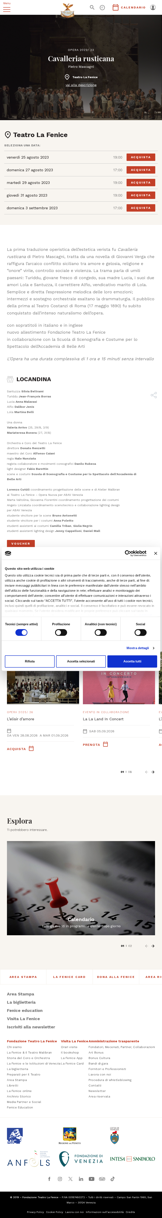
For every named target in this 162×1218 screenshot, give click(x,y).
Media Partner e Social (24, 1102)
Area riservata (99, 1096)
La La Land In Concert (103, 719)
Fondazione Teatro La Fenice (32, 1041)
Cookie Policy (54, 1212)
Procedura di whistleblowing (110, 1080)
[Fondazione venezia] (81, 1159)
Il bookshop (70, 1052)
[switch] (61, 632)
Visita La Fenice (23, 1018)
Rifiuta (30, 661)
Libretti (12, 1085)
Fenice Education (20, 1107)
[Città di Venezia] (132, 1135)
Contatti (95, 1085)
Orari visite (69, 1047)
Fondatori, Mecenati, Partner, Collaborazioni (122, 1047)
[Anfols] (29, 1158)
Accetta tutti (132, 661)
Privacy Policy (35, 1212)
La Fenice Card (69, 977)
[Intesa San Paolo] (132, 1158)
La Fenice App (71, 1058)
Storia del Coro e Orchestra (28, 1058)
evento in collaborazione (106, 712)
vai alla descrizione (81, 85)
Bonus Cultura (99, 1058)
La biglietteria (21, 1002)
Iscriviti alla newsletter (31, 1026)
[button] (146, 772)
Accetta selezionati (81, 661)
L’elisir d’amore (20, 719)
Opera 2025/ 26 (20, 712)
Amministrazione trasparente (114, 1041)
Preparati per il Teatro (23, 1074)
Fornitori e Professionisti (107, 1069)
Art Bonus (96, 1052)
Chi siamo (14, 1047)
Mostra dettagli (138, 648)
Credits (130, 1212)
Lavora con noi (100, 1074)
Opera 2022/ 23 (81, 50)
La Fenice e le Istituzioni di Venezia (34, 1063)
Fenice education (25, 1010)
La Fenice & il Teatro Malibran (29, 1052)
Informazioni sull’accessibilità (105, 1212)
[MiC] (29, 1136)
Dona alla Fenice (116, 977)
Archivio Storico (19, 1096)
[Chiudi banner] (155, 553)
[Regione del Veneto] (81, 1135)
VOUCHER (20, 543)
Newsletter (97, 1091)
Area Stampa (23, 977)
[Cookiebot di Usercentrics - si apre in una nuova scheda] (127, 553)
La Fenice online (19, 1091)
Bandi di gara (98, 1063)
